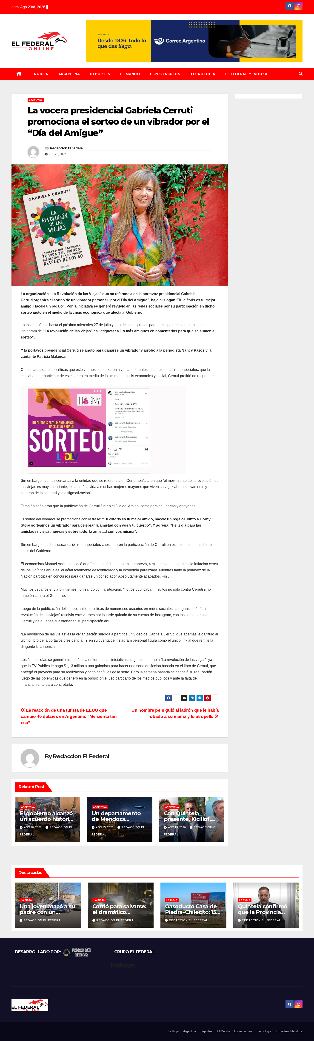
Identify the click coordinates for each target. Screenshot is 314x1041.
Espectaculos (165, 74)
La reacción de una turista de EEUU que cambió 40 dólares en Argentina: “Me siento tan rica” (69, 716)
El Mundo (130, 74)
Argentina (69, 74)
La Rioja (39, 74)
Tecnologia (202, 74)
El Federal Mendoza (246, 74)
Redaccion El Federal (66, 148)
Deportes (100, 74)
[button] (301, 74)
